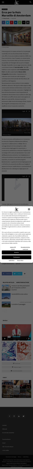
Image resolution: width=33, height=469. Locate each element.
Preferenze (16, 257)
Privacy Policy (20, 260)
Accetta (16, 252)
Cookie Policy (12, 260)
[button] (29, 209)
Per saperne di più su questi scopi (25, 248)
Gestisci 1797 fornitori (13, 248)
